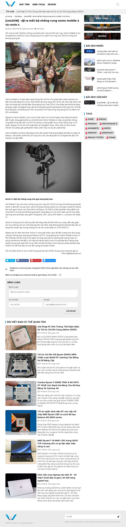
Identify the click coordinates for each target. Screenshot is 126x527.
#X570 (107, 128)
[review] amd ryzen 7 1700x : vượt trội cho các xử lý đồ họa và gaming (107, 71)
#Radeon (92, 124)
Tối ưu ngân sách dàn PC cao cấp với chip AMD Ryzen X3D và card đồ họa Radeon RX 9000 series (56, 414)
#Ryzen (102, 119)
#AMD (91, 119)
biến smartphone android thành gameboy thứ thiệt (31, 275)
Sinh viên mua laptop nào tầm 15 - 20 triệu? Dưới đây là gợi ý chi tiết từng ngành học (57, 478)
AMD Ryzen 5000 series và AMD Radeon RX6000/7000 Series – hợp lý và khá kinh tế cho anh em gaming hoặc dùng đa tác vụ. (108, 89)
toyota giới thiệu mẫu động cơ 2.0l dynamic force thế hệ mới (106, 80)
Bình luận (14, 287)
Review (52, 4)
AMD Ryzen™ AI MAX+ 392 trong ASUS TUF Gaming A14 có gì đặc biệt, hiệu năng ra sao (57, 443)
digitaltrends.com (73, 253)
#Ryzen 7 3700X (95, 137)
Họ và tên (13, 300)
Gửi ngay (71, 311)
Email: (47, 300)
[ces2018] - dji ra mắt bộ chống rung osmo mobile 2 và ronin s (108, 104)
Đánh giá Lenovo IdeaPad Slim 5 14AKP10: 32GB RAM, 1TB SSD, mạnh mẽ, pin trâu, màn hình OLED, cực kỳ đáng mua (108, 61)
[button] (118, 4)
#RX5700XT (107, 133)
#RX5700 (92, 133)
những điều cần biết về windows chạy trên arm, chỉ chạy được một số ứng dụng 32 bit (108, 52)
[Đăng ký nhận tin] (118, 516)
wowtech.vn (14, 523)
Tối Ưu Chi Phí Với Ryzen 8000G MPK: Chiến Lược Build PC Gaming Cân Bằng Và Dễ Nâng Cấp (57, 11)
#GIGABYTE (93, 128)
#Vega (112, 137)
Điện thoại (38, 4)
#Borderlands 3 (109, 124)
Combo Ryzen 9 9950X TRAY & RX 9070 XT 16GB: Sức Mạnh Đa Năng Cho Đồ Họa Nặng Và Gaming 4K (58, 385)
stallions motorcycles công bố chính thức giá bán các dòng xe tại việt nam (44, 269)
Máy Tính (24, 4)
